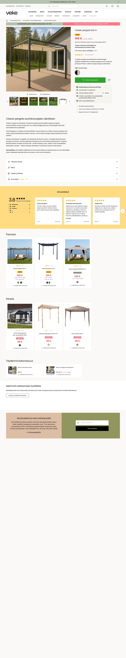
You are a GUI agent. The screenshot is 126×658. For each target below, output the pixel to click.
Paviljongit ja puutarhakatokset (32, 20)
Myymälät (28, 6)
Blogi (31, 16)
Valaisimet (88, 12)
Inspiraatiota (40, 16)
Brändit (57, 16)
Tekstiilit (78, 12)
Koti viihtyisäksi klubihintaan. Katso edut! (62, 2)
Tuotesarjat (66, 16)
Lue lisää (68, 218)
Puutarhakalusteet (55, 12)
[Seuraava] (67, 59)
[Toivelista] (112, 6)
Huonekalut (32, 12)
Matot (42, 12)
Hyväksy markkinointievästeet (17, 395)
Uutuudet (49, 16)
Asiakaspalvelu (10, 6)
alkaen (87, 50)
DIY (96, 12)
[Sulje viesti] (118, 2)
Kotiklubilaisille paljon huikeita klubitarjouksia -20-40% (34, 24)
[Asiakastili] (107, 6)
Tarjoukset (92, 16)
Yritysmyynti (20, 6)
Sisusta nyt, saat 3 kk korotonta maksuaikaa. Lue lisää (91, 24)
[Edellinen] (10, 59)
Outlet (85, 16)
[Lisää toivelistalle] (109, 80)
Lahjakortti (76, 16)
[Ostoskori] (118, 6)
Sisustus (68, 12)
